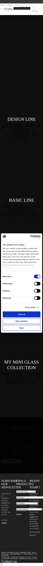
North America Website (22, 8)
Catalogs (2, 5)
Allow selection (21, 321)
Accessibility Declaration (9, 558)
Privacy (34, 557)
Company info (5, 557)
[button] (21, 119)
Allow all (21, 314)
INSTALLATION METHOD (35, 533)
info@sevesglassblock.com (28, 558)
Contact (28, 557)
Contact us (9, 561)
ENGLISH (6, 8)
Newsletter (10, 5)
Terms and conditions (18, 557)
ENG (33, 11)
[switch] (37, 283)
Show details (30, 307)
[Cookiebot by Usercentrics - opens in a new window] (30, 236)
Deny (21, 328)
